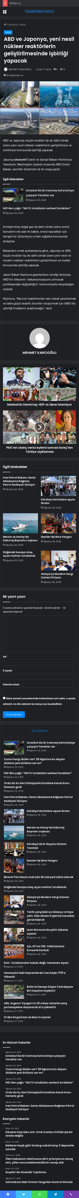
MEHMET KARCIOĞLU (20, 69)
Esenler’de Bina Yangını (56, 537)
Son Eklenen (39, 730)
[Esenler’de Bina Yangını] (58, 523)
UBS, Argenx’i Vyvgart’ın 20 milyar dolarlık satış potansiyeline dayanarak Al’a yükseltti (35, 1005)
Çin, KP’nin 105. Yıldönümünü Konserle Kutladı (45, 948)
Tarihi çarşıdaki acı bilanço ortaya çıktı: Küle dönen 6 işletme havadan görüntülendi (50, 916)
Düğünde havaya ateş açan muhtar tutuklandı (19, 554)
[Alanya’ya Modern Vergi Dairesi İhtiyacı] (58, 561)
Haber (22, 24)
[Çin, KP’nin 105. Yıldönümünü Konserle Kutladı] (14, 951)
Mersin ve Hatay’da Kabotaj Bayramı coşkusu (20, 538)
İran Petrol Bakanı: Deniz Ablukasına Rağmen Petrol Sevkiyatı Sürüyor (19, 481)
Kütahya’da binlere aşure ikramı (58, 501)
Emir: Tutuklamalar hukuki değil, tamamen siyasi (36, 963)
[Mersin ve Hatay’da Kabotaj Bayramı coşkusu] (20, 523)
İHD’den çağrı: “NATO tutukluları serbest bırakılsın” (38, 3)
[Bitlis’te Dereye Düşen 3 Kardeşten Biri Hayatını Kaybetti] (14, 992)
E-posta (8, 670)
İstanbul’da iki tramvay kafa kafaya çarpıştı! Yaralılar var (51, 744)
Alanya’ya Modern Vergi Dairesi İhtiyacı (57, 575)
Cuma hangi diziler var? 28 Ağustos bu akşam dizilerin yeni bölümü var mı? (34, 761)
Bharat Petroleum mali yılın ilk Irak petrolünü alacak (38, 877)
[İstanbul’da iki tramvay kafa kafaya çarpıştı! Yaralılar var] (13, 195)
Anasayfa (11, 24)
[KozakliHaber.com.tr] (39, 11)
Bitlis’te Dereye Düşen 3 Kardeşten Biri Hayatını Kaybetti (50, 989)
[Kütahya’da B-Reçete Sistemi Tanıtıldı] (14, 849)
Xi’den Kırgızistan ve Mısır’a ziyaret (27, 1017)
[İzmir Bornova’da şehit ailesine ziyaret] (14, 935)
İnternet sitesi (11, 684)
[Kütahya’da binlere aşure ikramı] (58, 486)
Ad (5, 656)
